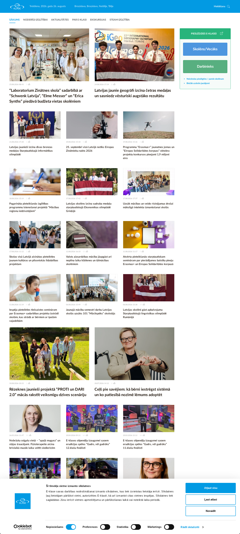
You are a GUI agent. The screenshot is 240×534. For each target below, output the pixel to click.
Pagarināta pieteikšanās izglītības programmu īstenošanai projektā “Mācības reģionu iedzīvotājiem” (34, 207)
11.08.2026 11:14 (16, 305)
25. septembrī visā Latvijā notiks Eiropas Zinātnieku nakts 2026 (90, 149)
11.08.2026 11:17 (130, 252)
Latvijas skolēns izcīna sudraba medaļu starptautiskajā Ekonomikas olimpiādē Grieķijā (88, 207)
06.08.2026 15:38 (130, 305)
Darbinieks (205, 66)
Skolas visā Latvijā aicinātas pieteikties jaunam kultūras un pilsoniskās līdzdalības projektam (33, 260)
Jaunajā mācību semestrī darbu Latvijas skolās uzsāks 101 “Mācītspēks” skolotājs (90, 312)
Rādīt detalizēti (190, 527)
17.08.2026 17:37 (130, 198)
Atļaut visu (210, 487)
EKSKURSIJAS (98, 20)
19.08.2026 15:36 (130, 142)
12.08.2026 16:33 (73, 252)
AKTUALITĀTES (60, 20)
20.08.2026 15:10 (73, 142)
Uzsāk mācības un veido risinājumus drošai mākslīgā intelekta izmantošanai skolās (148, 205)
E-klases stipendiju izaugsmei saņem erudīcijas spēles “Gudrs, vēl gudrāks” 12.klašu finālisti (88, 444)
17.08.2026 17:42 (73, 198)
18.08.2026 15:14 (16, 198)
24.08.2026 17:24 (102, 84)
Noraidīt (211, 510)
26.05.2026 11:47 (16, 435)
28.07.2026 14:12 (102, 383)
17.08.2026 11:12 (16, 252)
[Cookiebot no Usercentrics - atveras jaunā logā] (22, 527)
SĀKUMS (14, 20)
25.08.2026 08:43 (16, 84)
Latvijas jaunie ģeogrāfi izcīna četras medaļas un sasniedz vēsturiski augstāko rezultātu (133, 93)
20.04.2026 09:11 (73, 435)
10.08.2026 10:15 (16, 383)
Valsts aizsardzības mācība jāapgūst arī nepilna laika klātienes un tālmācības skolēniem (89, 260)
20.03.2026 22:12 (130, 435)
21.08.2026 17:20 (16, 142)
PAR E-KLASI (79, 20)
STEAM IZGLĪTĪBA (120, 20)
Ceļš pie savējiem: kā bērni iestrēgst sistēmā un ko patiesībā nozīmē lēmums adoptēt (132, 392)
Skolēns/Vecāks (205, 49)
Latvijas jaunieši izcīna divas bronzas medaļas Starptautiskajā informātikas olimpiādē (31, 151)
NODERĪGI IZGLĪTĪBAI (35, 20)
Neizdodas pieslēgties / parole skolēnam (205, 79)
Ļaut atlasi (210, 499)
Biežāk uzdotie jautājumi (198, 83)
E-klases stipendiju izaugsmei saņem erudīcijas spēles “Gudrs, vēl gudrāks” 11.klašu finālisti (145, 444)
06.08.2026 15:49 (73, 305)
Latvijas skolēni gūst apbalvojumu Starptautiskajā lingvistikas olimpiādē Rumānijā (145, 314)
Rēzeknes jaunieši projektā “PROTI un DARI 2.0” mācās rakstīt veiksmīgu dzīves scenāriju (47, 392)
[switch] (105, 527)
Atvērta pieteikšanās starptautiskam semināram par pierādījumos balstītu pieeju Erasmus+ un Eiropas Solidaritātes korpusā (148, 260)
